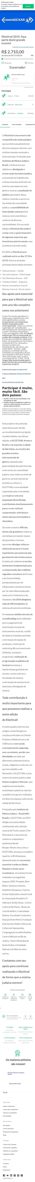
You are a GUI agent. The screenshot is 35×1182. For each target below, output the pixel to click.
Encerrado (8, 63)
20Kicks (31, 63)
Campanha (5, 124)
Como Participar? (17, 124)
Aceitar (28, 6)
